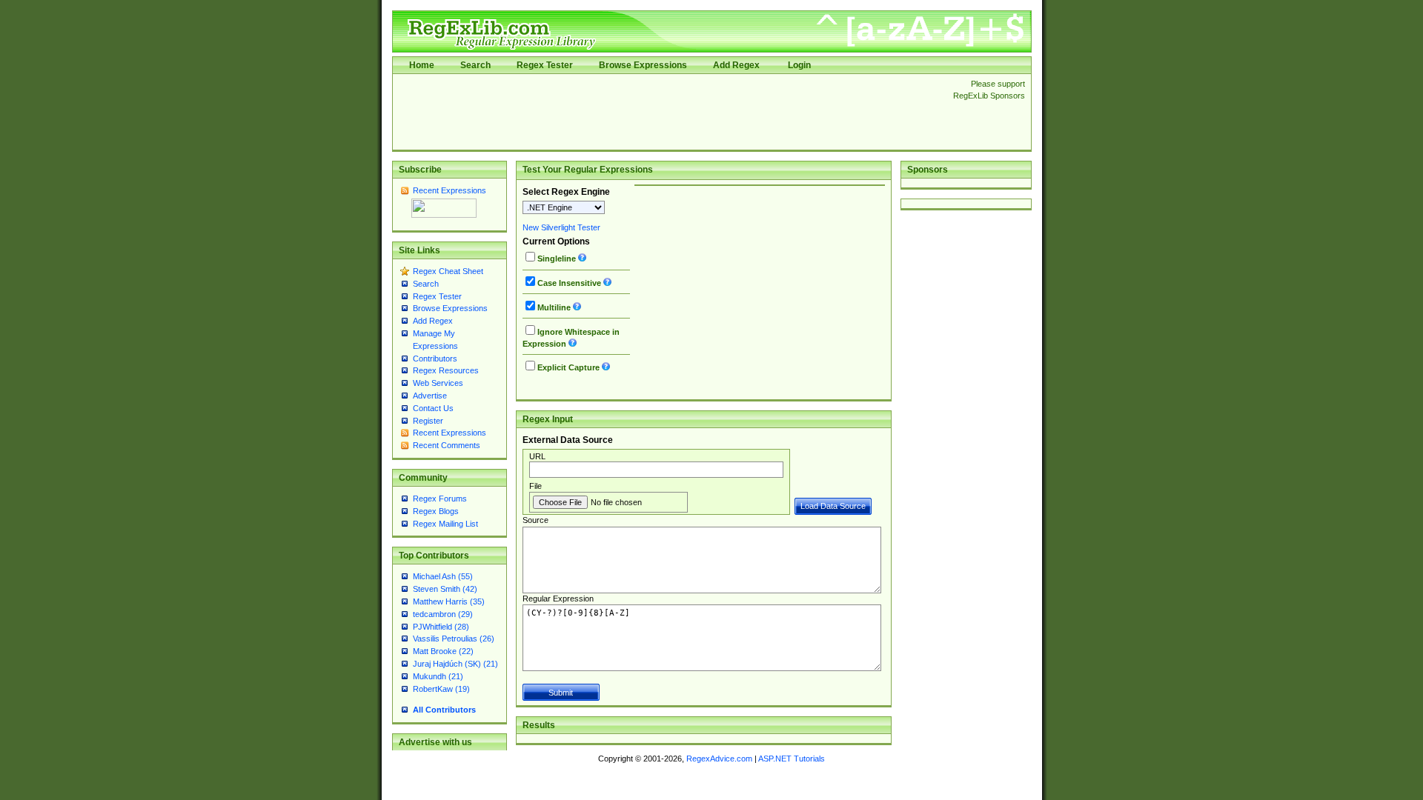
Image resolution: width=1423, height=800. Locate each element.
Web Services (438, 383)
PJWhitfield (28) (441, 626)
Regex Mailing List (445, 523)
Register (428, 420)
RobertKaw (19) (441, 688)
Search (475, 65)
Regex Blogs (436, 511)
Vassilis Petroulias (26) (453, 638)
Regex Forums (440, 498)
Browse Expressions (643, 65)
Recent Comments (446, 445)
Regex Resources (446, 370)
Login (799, 65)
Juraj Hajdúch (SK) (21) (455, 663)
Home (421, 65)
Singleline (556, 258)
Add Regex (736, 65)
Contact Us (433, 408)
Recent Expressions (449, 190)
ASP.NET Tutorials (791, 758)
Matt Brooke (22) (443, 651)
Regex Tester (545, 65)
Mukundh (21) (438, 676)
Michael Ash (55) (443, 576)
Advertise (430, 395)
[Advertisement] (668, 112)
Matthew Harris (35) (449, 601)
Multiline (554, 307)
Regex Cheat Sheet (448, 271)
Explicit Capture (568, 367)
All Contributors (444, 709)
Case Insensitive (569, 283)
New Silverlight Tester (561, 227)
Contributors (435, 358)
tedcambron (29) (443, 614)
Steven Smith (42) (445, 588)
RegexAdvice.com (719, 758)
